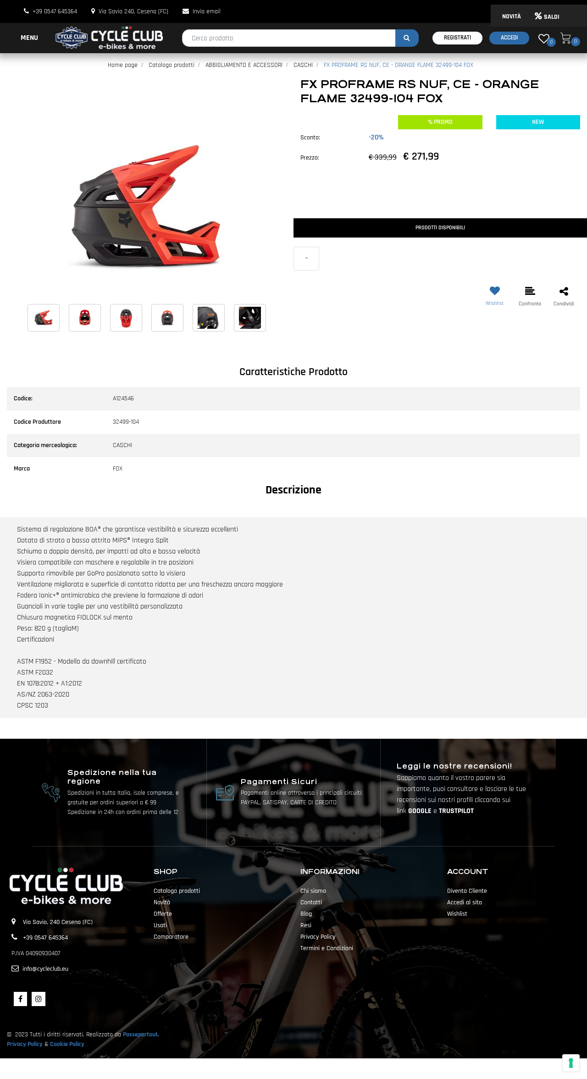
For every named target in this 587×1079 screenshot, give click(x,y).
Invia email (207, 11)
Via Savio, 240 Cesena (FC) (58, 922)
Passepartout (140, 1034)
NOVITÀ (511, 16)
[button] (407, 38)
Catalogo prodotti (171, 65)
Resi (305, 925)
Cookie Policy (67, 1044)
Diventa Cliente (467, 891)
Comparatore (171, 937)
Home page (123, 65)
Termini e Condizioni (326, 948)
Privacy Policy (317, 937)
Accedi (509, 37)
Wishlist (457, 914)
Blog (306, 914)
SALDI (551, 17)
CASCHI (303, 65)
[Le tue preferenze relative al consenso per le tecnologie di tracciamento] (571, 1063)
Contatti (311, 902)
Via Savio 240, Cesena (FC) (133, 11)
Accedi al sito (464, 902)
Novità (162, 902)
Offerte (163, 914)
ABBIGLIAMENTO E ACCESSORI (243, 65)
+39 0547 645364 (55, 11)
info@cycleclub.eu (45, 969)
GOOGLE (420, 811)
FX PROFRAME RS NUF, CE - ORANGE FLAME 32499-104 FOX (398, 65)
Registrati (457, 37)
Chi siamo (313, 891)
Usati (160, 925)
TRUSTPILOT (456, 811)
